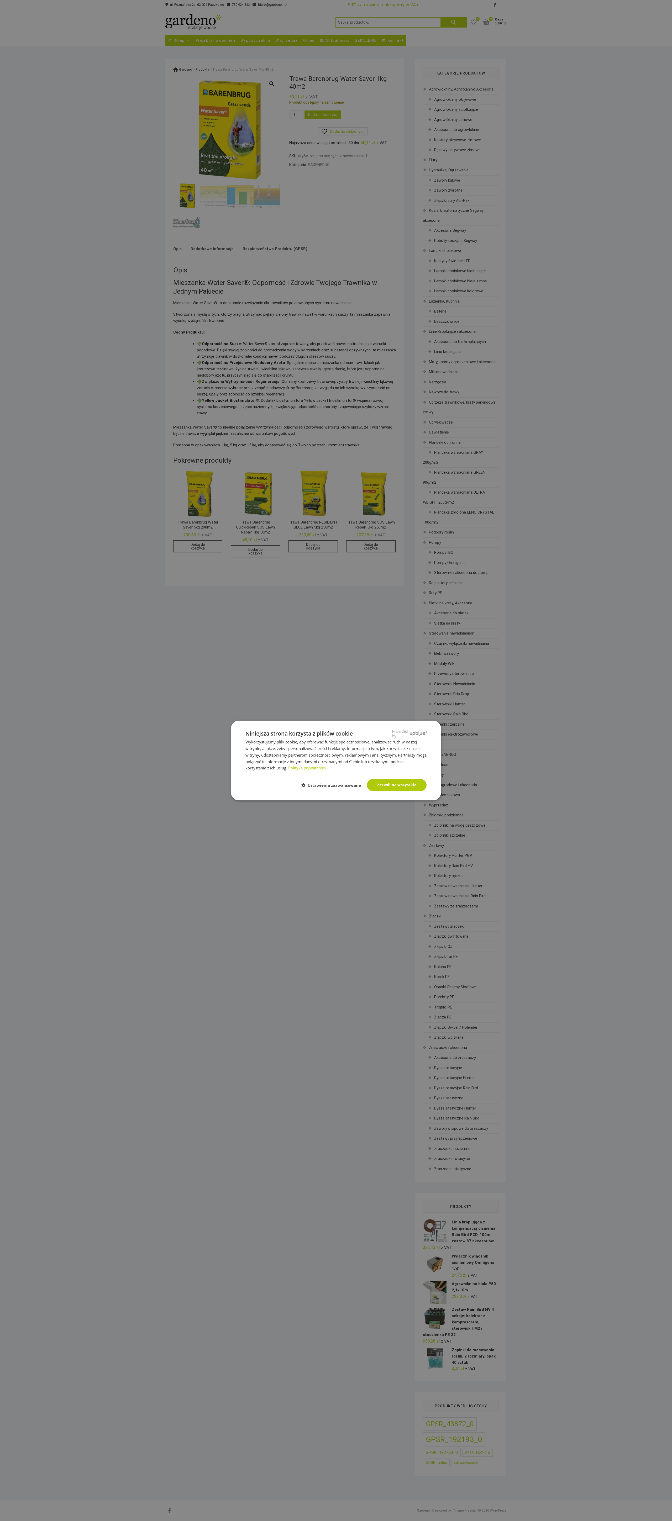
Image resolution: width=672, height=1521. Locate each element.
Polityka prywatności (307, 767)
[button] (333, 785)
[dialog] (336, 760)
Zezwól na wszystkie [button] (396, 784)
